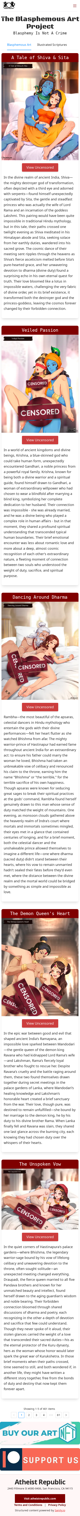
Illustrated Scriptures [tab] (52, 45)
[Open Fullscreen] (75, 157)
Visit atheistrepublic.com (40, 1498)
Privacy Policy (57, 1505)
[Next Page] (66, 1415)
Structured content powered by (40, 1510)
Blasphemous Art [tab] (19, 45)
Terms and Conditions (28, 1505)
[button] (40, 111)
